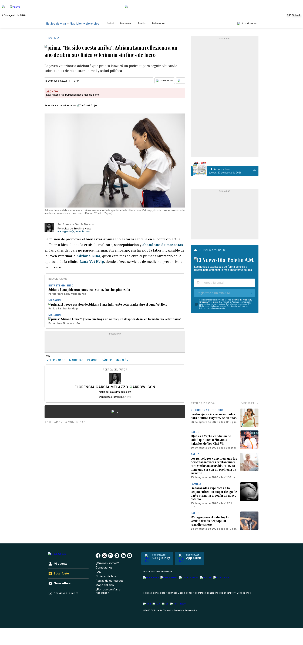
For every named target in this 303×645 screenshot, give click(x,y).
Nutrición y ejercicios (84, 23)
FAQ (98, 572)
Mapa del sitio (105, 585)
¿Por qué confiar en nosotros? (109, 591)
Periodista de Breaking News (115, 396)
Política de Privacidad (242, 300)
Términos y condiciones (180, 592)
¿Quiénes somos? (107, 563)
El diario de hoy (106, 576)
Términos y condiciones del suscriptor (214, 592)
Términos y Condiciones (208, 302)
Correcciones (244, 592)
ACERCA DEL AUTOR (115, 369)
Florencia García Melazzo (101, 387)
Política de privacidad (154, 592)
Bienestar (125, 23)
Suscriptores (249, 23)
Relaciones (158, 23)
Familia (142, 23)
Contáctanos (104, 567)
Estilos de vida (56, 23)
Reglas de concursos (109, 580)
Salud (110, 23)
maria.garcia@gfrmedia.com (74, 231)
